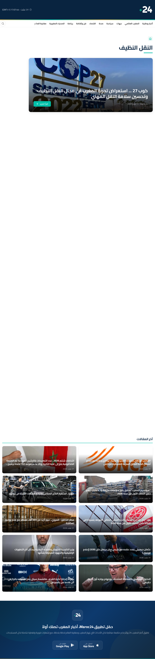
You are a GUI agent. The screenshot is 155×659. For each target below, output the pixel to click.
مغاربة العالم (40, 24)
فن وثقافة (81, 24)
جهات (119, 24)
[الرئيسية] (150, 38)
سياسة (109, 24)
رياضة (70, 24)
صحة (101, 24)
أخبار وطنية (147, 24)
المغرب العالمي (132, 24)
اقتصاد (92, 24)
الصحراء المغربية (56, 24)
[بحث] (3, 23)
